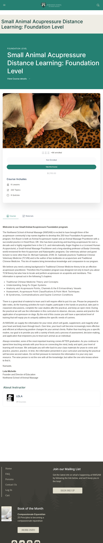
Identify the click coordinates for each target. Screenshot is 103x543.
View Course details (17, 78)
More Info (28, 530)
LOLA (19, 396)
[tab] (11, 216)
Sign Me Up (68, 490)
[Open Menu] (4, 5)
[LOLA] (10, 397)
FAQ (7, 474)
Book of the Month (30, 508)
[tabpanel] (51, 299)
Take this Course (51, 167)
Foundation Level (17, 48)
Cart (7, 495)
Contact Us (11, 484)
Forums (9, 479)
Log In (8, 490)
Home (8, 468)
